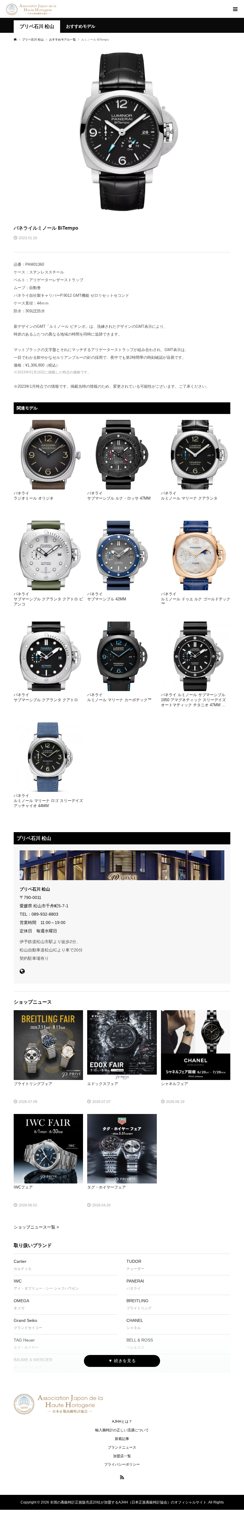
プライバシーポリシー (122, 1464)
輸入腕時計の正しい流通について (122, 1430)
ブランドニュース (122, 1447)
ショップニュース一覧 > (36, 1227)
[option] (122, 132)
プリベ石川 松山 (37, 26)
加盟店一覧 (122, 1456)
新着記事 (122, 1439)
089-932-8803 (45, 914)
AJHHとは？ (122, 1421)
